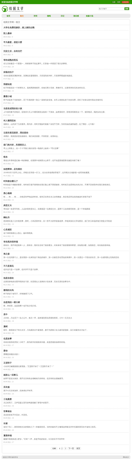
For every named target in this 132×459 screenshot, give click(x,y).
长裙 (5, 423)
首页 (8, 16)
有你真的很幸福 (10, 242)
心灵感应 (7, 229)
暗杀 (5, 157)
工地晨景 (7, 399)
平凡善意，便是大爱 (12, 42)
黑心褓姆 (7, 193)
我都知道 (7, 84)
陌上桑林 (7, 33)
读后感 (76, 16)
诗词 (35, 16)
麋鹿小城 (7, 96)
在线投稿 (125, 2)
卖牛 (5, 314)
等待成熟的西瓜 (10, 60)
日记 (62, 16)
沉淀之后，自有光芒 (12, 51)
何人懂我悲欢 (9, 120)
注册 (113, 2)
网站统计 (126, 457)
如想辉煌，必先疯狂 (12, 169)
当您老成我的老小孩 (12, 108)
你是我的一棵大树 (11, 302)
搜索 (126, 9)
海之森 (6, 254)
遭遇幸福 (7, 435)
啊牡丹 (6, 217)
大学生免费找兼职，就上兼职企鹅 (18, 27)
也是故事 (7, 338)
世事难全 (7, 411)
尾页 (78, 448)
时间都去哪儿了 (10, 181)
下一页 (71, 448)
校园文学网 (8, 22)
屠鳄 (5, 326)
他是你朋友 (8, 278)
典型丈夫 (7, 205)
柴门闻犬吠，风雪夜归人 (14, 145)
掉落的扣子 (8, 72)
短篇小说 (89, 16)
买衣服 (6, 387)
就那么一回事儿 (10, 375)
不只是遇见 (8, 266)
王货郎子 (7, 363)
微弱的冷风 (8, 290)
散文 (22, 16)
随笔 (49, 16)
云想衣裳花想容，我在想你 (15, 133)
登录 (118, 2)
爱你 (5, 351)
